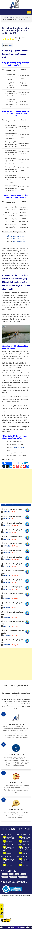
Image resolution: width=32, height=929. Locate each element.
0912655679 (6, 559)
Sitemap (23, 874)
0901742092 (6, 539)
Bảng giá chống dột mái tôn (15, 236)
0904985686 (9, 853)
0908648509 (6, 617)
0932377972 (6, 519)
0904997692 (6, 582)
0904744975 (6, 525)
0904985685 (6, 645)
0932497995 (6, 553)
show (10, 45)
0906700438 (6, 608)
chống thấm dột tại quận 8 (20, 241)
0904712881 (6, 626)
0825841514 (6, 512)
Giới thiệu (5, 874)
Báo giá (17, 874)
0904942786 (6, 575)
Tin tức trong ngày (23, 876)
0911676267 (25, 853)
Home (4, 17)
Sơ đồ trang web (14, 876)
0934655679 (6, 635)
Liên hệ (11, 874)
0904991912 (6, 546)
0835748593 (6, 566)
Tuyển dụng (5, 876)
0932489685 (6, 598)
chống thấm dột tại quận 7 (20, 239)
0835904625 (6, 532)
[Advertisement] (16, 487)
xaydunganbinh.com (18, 447)
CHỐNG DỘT (11, 17)
